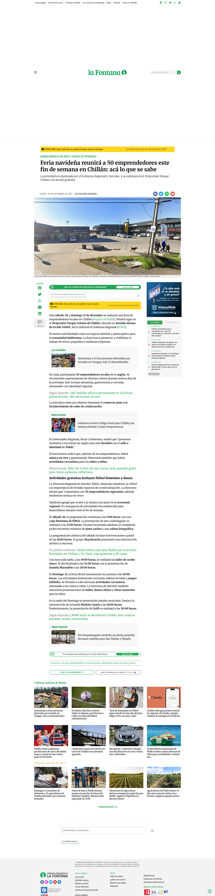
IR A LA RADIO (172, 142)
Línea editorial (82, 887)
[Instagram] (165, 2)
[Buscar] (179, 72)
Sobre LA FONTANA (130, 3)
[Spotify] (179, 2)
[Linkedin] (59, 882)
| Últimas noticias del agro (49, 763)
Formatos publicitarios (154, 882)
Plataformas (149, 875)
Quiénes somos (82, 880)
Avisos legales (40, 3)
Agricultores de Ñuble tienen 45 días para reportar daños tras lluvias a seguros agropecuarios (163, 793)
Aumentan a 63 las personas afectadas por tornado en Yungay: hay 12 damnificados (49, 713)
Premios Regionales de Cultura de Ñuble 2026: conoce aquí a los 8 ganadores (165, 367)
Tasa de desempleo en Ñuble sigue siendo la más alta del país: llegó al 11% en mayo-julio (126, 713)
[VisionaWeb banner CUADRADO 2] (164, 316)
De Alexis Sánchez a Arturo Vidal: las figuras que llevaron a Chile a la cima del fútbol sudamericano (88, 714)
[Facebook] (161, 2)
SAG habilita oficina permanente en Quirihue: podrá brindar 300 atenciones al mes (91, 395)
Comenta (40, 326)
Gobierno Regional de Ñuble (115, 663)
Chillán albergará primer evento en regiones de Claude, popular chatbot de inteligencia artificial (163, 713)
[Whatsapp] (175, 2)
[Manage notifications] (210, 891)
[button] (155, 194)
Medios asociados (118, 883)
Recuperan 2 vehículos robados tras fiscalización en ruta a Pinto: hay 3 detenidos (126, 751)
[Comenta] (40, 322)
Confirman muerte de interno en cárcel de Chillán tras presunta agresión (88, 751)
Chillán (64, 663)
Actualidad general (93, 142)
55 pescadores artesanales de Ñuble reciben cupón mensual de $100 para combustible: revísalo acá (163, 752)
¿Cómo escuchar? (117, 879)
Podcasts (116, 3)
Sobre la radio (116, 876)
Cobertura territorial (153, 879)
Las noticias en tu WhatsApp (93, 3)
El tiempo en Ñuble (72, 3)
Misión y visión (81, 883)
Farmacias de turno (55, 3)
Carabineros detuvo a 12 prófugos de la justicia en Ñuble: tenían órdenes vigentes (165, 355)
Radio (109, 3)
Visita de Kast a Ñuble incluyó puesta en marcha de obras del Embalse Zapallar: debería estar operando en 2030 (88, 794)
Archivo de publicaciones (86, 890)
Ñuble (133, 663)
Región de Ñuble (103, 319)
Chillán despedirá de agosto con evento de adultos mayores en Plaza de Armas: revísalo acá (164, 344)
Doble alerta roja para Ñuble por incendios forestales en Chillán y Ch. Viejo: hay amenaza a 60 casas (92, 552)
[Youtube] (55, 882)
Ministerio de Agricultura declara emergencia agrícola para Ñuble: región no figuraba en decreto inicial (126, 794)
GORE (121, 327)
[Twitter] (170, 2)
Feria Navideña (92, 663)
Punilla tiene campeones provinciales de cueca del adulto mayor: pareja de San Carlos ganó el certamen (50, 752)
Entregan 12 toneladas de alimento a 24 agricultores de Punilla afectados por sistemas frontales (50, 794)
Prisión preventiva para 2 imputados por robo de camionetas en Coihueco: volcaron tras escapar (165, 332)
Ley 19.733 (79, 877)
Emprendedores (76, 663)
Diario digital (81, 873)
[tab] (154, 322)
